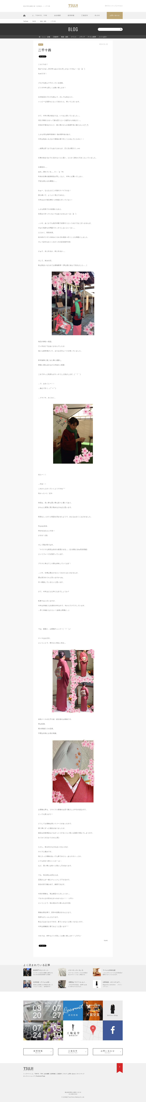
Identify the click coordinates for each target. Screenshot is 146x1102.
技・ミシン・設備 (44, 37)
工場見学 (84, 15)
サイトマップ (112, 6)
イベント (73, 37)
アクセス (120, 6)
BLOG (97, 15)
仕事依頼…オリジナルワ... (112, 982)
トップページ (27, 1073)
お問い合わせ (115, 15)
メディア (82, 37)
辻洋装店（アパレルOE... (42, 982)
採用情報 (71, 15)
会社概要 (57, 15)
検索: (95, 29)
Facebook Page (40, 1076)
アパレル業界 (92, 37)
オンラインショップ (29, 1076)
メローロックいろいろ (75, 970)
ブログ (65, 1073)
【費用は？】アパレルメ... (77, 982)
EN (106, 6)
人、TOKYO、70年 (39, 15)
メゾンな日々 (103, 37)
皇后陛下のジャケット (41, 970)
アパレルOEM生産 (109, 970)
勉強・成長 (64, 37)
